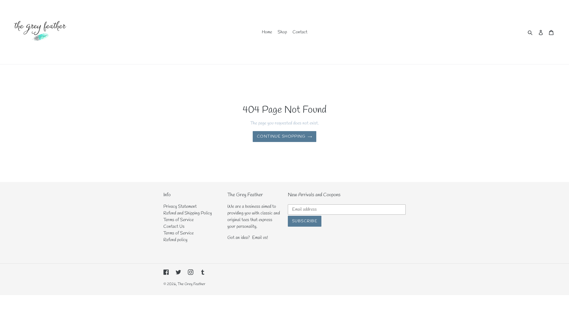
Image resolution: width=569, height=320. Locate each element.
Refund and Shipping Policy (187, 213)
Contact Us (173, 227)
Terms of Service (178, 220)
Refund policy (175, 240)
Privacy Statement (180, 207)
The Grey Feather (191, 284)
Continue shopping (281, 136)
